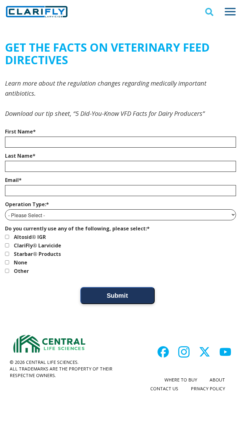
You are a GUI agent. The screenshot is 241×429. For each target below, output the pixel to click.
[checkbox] (120, 254)
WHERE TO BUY (180, 380)
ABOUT (217, 380)
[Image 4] (225, 352)
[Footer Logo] (49, 344)
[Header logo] (36, 11)
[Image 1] (163, 352)
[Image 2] (184, 352)
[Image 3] (204, 352)
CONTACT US (164, 389)
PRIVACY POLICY (208, 389)
